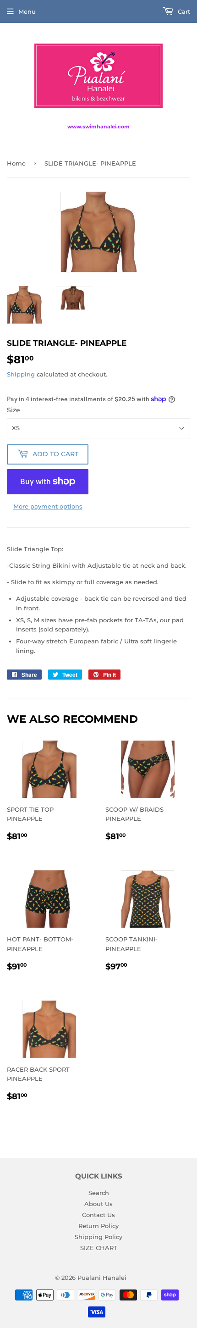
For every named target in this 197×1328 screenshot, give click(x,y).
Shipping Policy (98, 1236)
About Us (98, 1203)
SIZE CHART (98, 1247)
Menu (27, 11)
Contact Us (98, 1214)
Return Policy (98, 1225)
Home (16, 163)
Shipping (21, 374)
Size (13, 410)
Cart (183, 11)
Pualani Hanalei (101, 1277)
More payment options (47, 506)
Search (98, 1192)
